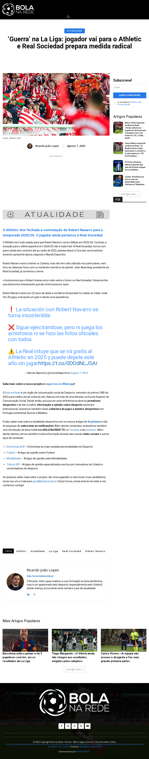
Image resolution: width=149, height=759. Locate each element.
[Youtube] (87, 726)
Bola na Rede (12, 392)
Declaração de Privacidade (72, 744)
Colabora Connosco (59, 746)
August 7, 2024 (79, 372)
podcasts (91, 429)
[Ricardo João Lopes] (30, 146)
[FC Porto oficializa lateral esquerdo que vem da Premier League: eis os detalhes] (118, 166)
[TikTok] (74, 726)
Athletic (21, 551)
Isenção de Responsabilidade (100, 744)
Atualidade (74, 31)
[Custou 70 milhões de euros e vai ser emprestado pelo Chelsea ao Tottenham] (118, 181)
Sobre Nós (139, 744)
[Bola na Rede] (74, 702)
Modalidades (14, 458)
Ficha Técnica (12, 744)
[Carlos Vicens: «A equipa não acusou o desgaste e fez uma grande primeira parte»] (123, 640)
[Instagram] (68, 726)
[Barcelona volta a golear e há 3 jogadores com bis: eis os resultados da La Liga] (25, 640)
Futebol (11, 452)
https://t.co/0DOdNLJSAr (68, 363)
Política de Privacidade (129, 103)
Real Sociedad (71, 551)
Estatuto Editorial (28, 744)
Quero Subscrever (129, 95)
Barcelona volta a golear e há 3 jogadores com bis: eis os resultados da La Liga (22, 657)
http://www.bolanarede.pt (40, 576)
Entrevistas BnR (16, 446)
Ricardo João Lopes (47, 146)
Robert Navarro (95, 551)
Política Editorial (124, 744)
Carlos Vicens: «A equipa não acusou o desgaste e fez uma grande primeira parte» (120, 657)
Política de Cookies (48, 744)
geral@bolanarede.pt (45, 481)
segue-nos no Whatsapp (59, 383)
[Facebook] (61, 726)
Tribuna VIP (13, 464)
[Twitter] (34, 594)
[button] (68, 17)
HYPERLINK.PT (83, 751)
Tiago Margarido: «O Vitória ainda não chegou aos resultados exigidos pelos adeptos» (73, 657)
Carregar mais (128, 194)
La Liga (53, 551)
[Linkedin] (28, 594)
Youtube (74, 429)
